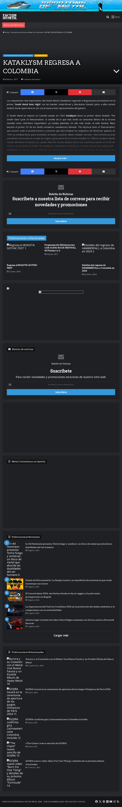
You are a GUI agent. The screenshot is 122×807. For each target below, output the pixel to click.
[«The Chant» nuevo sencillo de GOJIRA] (15, 749)
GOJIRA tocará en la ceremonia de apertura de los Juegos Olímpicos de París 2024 (68, 689)
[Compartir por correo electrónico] (103, 92)
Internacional (41, 55)
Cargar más (61, 635)
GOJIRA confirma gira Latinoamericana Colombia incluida (56, 719)
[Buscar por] (107, 18)
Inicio (6, 32)
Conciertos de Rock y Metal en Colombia (27, 32)
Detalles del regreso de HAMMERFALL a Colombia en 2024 (98, 268)
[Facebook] (32, 92)
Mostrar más (60, 158)
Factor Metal (31, 802)
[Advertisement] (61, 427)
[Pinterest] (80, 92)
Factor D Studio (77, 802)
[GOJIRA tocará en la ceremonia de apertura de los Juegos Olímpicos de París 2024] (15, 701)
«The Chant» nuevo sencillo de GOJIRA (46, 743)
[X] (56, 92)
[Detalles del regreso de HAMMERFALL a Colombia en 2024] (98, 253)
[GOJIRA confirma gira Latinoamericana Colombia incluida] (15, 728)
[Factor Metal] (9, 16)
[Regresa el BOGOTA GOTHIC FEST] (23, 253)
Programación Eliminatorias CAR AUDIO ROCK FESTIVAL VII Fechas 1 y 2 (60, 248)
